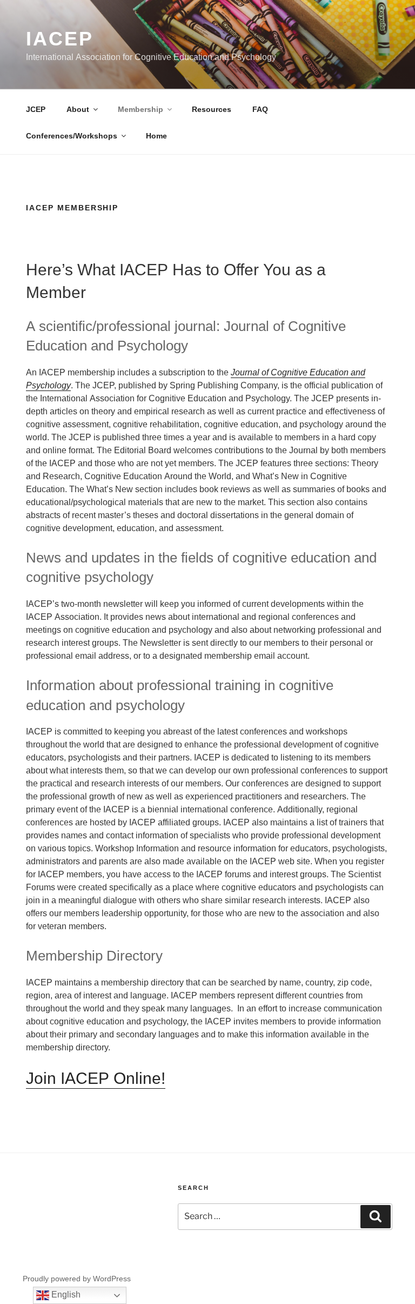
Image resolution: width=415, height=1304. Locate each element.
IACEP (59, 38)
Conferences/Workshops (71, 135)
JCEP (35, 109)
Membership (140, 109)
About (77, 109)
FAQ (260, 109)
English (65, 1294)
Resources (211, 109)
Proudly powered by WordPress (77, 1278)
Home (156, 135)
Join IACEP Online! (95, 1078)
